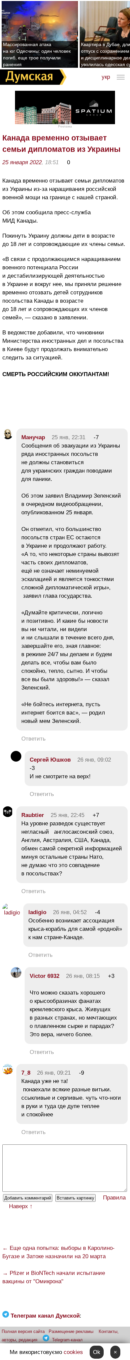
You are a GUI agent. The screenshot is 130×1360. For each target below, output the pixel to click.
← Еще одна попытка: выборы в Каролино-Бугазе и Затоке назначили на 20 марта (58, 1252)
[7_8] (7, 1073)
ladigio (37, 912)
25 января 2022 (22, 162)
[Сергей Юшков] (16, 760)
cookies (73, 1352)
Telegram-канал (67, 1339)
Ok (96, 1352)
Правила (114, 1197)
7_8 (25, 1073)
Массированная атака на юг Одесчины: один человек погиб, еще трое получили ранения (37, 54)
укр (106, 77)
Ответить (33, 739)
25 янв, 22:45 (67, 815)
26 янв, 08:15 (83, 976)
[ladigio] (11, 912)
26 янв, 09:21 (54, 1073)
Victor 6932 (44, 976)
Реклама (65, 126)
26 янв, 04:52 (70, 912)
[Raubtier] (7, 815)
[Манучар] (7, 437)
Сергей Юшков (50, 760)
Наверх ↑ (21, 1206)
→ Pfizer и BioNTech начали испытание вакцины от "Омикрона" (53, 1277)
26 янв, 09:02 (94, 760)
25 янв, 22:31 (68, 437)
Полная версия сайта (23, 1331)
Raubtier (32, 815)
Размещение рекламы (71, 1331)
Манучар (33, 437)
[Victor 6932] (16, 976)
